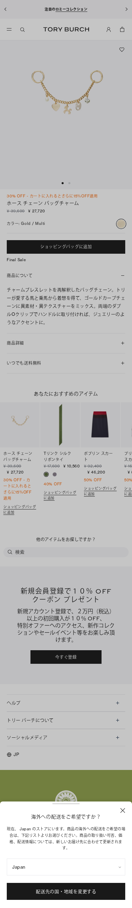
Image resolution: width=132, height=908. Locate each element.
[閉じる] (122, 810)
